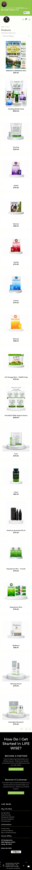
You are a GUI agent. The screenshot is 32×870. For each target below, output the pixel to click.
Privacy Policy (5, 828)
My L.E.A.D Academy (7, 819)
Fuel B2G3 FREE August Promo (16, 415)
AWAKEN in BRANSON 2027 (16, 71)
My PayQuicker (6, 821)
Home (2, 26)
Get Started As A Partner (16, 769)
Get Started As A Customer (16, 793)
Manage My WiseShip (7, 817)
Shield (16, 186)
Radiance (16, 645)
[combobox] (27, 12)
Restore (16, 224)
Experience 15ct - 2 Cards (16, 569)
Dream (16, 301)
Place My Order (6, 815)
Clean (16, 492)
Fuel (16, 454)
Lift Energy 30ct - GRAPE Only (16, 377)
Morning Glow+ (16, 684)
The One (16, 147)
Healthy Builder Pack (16, 109)
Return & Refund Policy (8, 832)
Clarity (16, 262)
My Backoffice (5, 813)
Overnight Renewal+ (16, 722)
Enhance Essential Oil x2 (16, 530)
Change (26, 8)
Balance (16, 339)
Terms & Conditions (7, 830)
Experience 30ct (16, 607)
